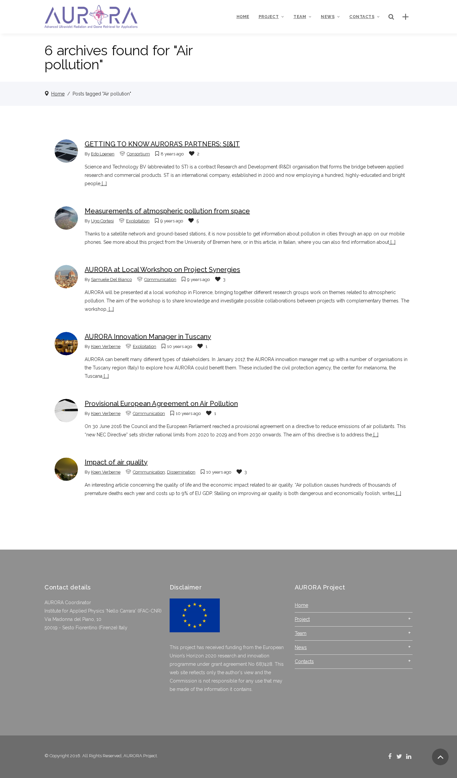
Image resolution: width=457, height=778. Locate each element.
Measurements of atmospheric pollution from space (167, 211)
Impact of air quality (116, 462)
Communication (160, 279)
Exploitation (138, 220)
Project (302, 619)
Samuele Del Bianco (111, 279)
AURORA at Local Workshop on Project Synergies (162, 270)
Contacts (304, 661)
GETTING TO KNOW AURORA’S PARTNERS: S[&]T (162, 144)
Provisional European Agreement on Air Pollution (161, 404)
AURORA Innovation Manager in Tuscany (148, 337)
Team (300, 633)
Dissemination (181, 472)
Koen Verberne (105, 346)
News (301, 647)
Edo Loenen (102, 153)
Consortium (138, 153)
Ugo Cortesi (102, 220)
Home (58, 93)
